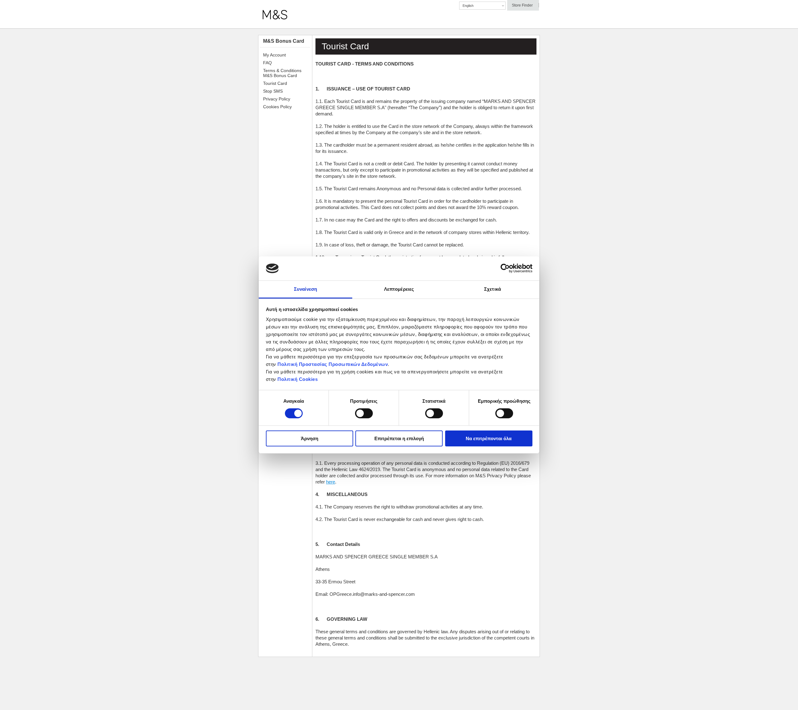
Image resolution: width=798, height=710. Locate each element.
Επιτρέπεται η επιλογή (399, 438)
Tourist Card (275, 83)
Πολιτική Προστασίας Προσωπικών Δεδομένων (332, 364)
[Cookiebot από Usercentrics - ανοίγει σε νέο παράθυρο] (505, 268)
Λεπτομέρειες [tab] (399, 289)
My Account (274, 54)
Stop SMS (273, 91)
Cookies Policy (277, 106)
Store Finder (522, 5)
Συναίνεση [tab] (305, 289)
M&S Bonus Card (283, 41)
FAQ (267, 62)
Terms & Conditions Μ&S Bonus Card (282, 73)
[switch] (364, 413)
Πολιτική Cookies (297, 379)
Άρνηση (309, 438)
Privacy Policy (276, 98)
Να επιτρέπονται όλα (489, 438)
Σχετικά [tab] (492, 289)
